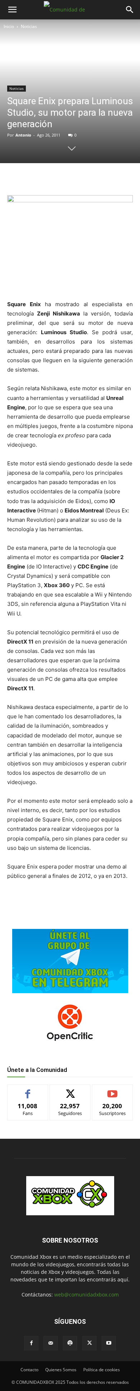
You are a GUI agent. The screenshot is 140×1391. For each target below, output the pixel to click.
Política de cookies (101, 1370)
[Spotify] (70, 1343)
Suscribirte (112, 1090)
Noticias (29, 26)
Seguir (70, 1090)
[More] (103, 178)
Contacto (29, 1370)
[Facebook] (37, 178)
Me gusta (28, 1090)
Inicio (9, 26)
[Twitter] (53, 178)
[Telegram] (86, 178)
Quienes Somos (60, 1370)
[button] (12, 9)
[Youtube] (109, 1343)
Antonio (23, 135)
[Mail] (50, 1343)
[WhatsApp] (70, 178)
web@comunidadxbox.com (86, 1294)
